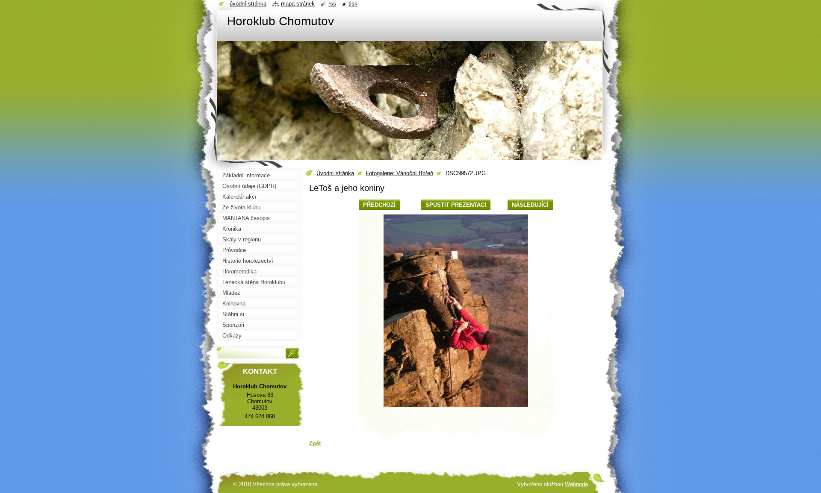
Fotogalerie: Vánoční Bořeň (399, 173)
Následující (530, 205)
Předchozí (379, 205)
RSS (332, 3)
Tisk (352, 3)
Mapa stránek (298, 3)
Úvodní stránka (335, 173)
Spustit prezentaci (455, 205)
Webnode (576, 484)
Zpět (315, 443)
